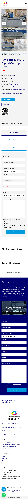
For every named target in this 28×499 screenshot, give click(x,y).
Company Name (8, 162)
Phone (6, 222)
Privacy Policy (7, 227)
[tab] (14, 133)
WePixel (18, 497)
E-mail (5, 187)
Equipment (6, 193)
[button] (4, 23)
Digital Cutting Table (18, 89)
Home (2, 53)
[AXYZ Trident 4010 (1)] (14, 24)
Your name (6, 156)
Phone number (7, 181)
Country (5, 174)
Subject (3, 357)
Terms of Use (18, 226)
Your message (7, 199)
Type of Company (8, 168)
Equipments (7, 53)
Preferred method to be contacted (13, 219)
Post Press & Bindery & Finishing (18, 53)
